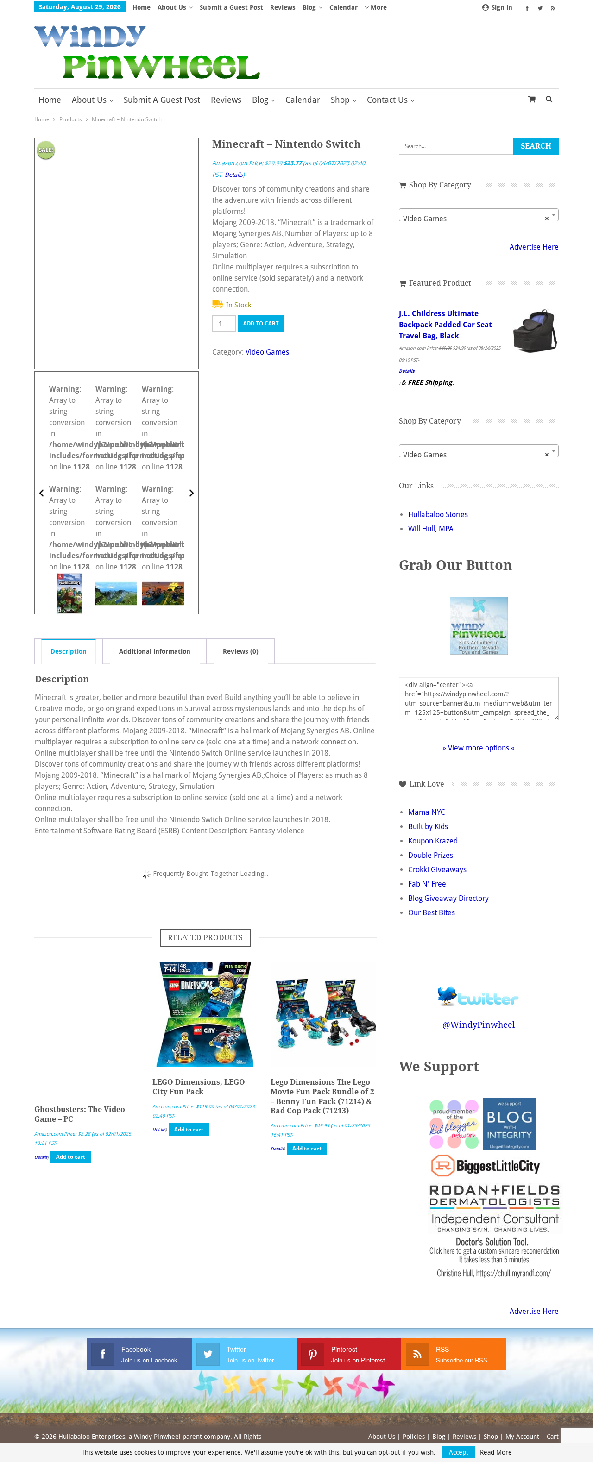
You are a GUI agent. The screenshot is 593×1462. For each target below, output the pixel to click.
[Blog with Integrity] (509, 1123)
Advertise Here (534, 247)
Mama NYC (426, 812)
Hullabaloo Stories (438, 514)
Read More (496, 1452)
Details (234, 174)
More (378, 7)
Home (141, 7)
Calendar (343, 7)
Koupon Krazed (433, 841)
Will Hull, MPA (431, 529)
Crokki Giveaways (437, 869)
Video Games (267, 352)
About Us (172, 7)
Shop (340, 100)
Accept (458, 1452)
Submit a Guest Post (231, 7)
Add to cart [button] (70, 1157)
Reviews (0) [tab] (241, 651)
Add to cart (261, 323)
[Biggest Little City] (485, 1165)
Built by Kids (428, 826)
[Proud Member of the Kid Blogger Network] (454, 1123)
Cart (553, 1436)
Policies (414, 1436)
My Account (522, 1436)
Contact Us (387, 100)
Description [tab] (68, 651)
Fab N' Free (427, 884)
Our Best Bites (431, 912)
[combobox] (479, 214)
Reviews (283, 7)
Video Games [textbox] (476, 218)
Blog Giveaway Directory (448, 898)
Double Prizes (430, 855)
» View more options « (478, 747)
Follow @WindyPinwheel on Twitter (478, 990)
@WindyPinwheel (478, 1025)
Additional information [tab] (154, 651)
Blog (309, 7)
